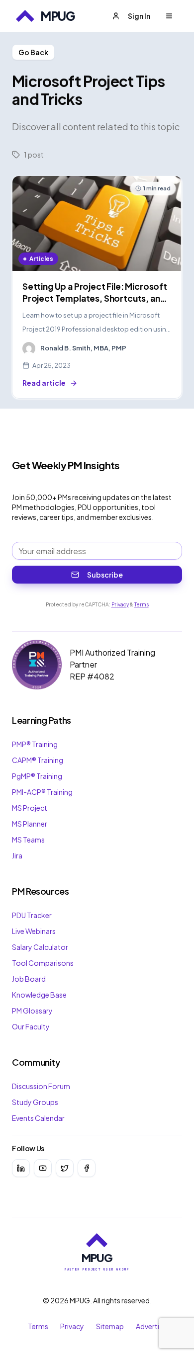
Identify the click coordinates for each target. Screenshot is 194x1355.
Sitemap (110, 1326)
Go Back (33, 52)
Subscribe (105, 574)
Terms (141, 604)
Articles (41, 258)
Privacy (120, 604)
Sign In (139, 15)
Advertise (151, 1326)
